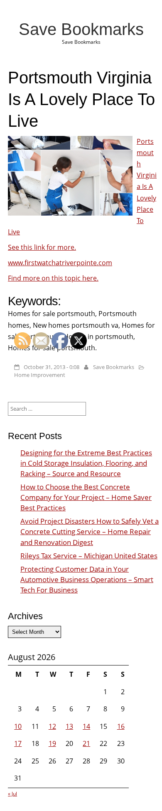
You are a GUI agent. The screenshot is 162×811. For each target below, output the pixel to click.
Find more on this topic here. (53, 278)
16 (121, 726)
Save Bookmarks (81, 29)
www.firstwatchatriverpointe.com (60, 262)
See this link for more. (42, 247)
